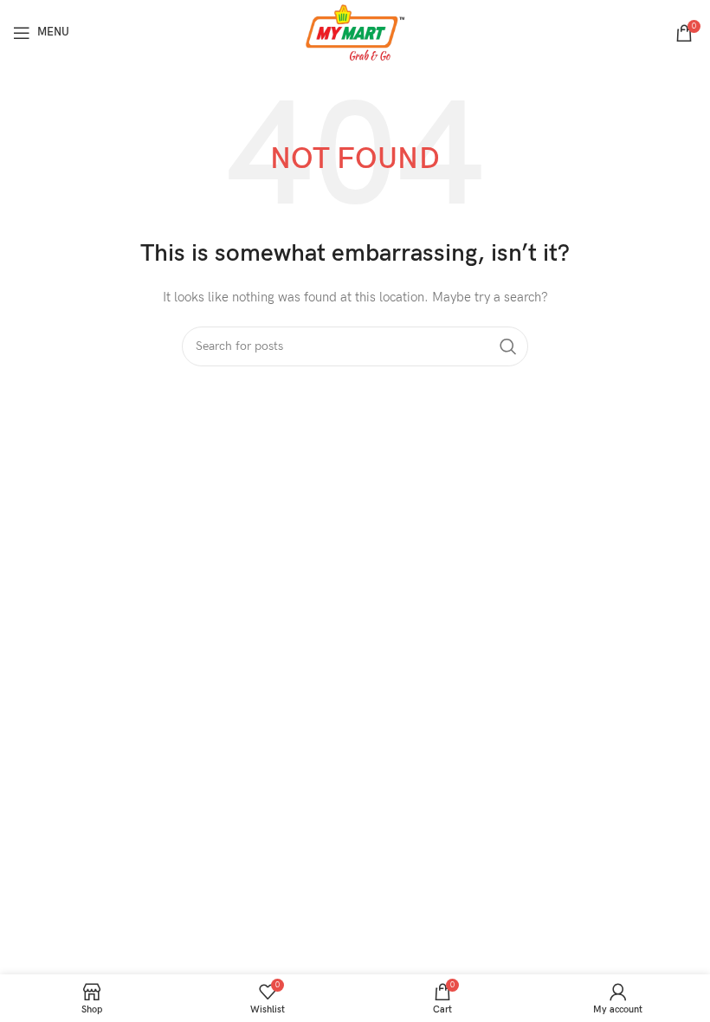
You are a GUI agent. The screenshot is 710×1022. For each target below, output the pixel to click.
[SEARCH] (508, 346)
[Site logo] (355, 31)
